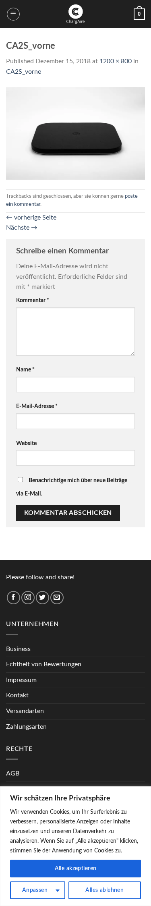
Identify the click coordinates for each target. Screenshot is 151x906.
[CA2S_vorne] (75, 133)
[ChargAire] (76, 14)
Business (18, 649)
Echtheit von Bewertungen (43, 664)
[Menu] (13, 14)
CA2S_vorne (23, 71)
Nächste (21, 227)
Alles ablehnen (104, 890)
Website (26, 443)
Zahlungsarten (26, 727)
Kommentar (32, 300)
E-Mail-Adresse (37, 406)
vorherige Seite (31, 217)
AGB (12, 773)
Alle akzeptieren (76, 868)
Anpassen (35, 890)
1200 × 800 (115, 61)
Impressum (21, 680)
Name (25, 370)
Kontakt (17, 695)
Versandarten (25, 711)
